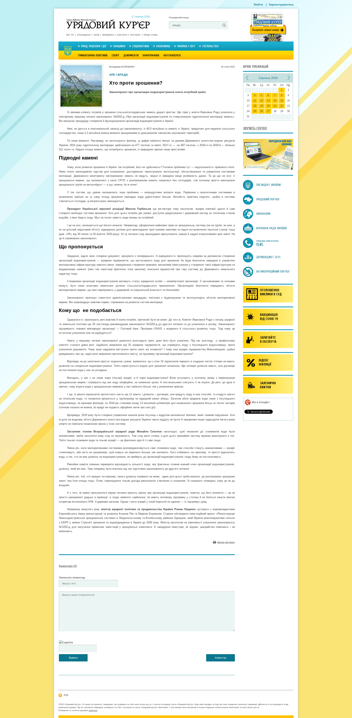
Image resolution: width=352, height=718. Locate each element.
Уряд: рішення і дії (93, 46)
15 (281, 100)
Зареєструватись (281, 4)
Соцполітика (140, 46)
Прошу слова (150, 35)
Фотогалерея (172, 55)
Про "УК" (70, 35)
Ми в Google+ (260, 402)
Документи (131, 55)
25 (254, 111)
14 (275, 100)
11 (254, 100)
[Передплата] (268, 168)
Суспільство (210, 46)
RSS (66, 695)
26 (261, 111)
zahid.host (93, 710)
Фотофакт (135, 35)
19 (261, 105)
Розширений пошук (179, 17)
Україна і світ (186, 46)
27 (268, 111)
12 (261, 100)
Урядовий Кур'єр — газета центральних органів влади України (108, 20)
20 (268, 105)
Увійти (258, 4)
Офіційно (119, 46)
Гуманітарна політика (93, 55)
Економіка (163, 46)
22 (281, 105)
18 (254, 105)
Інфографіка (151, 55)
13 (268, 100)
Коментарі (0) (68, 565)
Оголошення (84, 35)
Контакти (122, 35)
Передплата (108, 35)
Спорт (115, 55)
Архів (96, 35)
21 (275, 105)
